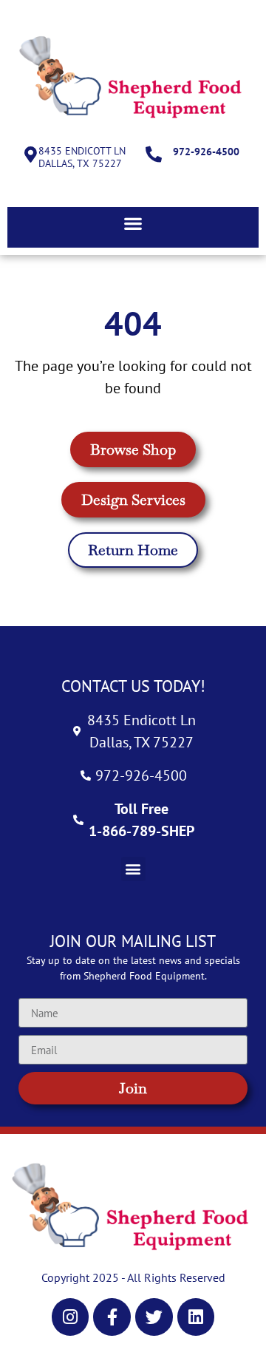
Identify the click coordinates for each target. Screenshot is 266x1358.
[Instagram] (70, 1317)
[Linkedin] (196, 1317)
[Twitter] (154, 1317)
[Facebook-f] (112, 1317)
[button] (133, 223)
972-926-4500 (206, 151)
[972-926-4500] (154, 154)
